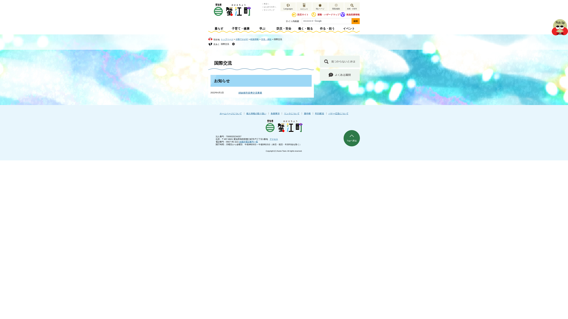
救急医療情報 (353, 14)
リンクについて (292, 113)
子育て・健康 (241, 28)
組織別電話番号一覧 (248, 142)
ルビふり (304, 9)
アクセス (274, 139)
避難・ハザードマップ (328, 14)
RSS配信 (319, 113)
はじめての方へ (270, 7)
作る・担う (327, 28)
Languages (288, 9)
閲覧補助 (336, 9)
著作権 (307, 113)
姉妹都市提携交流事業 (250, 93)
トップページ (227, 39)
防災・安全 (284, 28)
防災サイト (303, 14)
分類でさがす (242, 39)
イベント (349, 28)
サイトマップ (269, 10)
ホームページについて (231, 113)
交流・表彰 (266, 39)
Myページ (320, 9)
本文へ (266, 4)
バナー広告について (338, 113)
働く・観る (305, 28)
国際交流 (225, 44)
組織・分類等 (352, 9)
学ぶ (262, 28)
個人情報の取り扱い (256, 113)
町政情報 (254, 39)
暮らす (219, 28)
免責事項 (275, 113)
